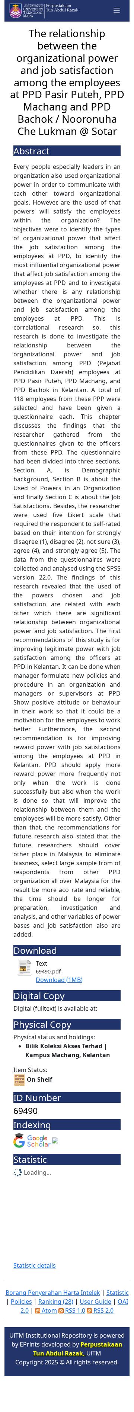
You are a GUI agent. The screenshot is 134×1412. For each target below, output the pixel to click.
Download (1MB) (59, 980)
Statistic (117, 1293)
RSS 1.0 (74, 1310)
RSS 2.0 (103, 1310)
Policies (21, 1301)
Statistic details (34, 1265)
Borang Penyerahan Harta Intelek (53, 1293)
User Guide (95, 1301)
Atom (48, 1310)
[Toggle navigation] (117, 10)
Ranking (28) (55, 1301)
